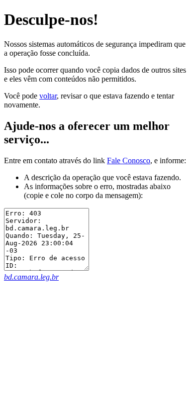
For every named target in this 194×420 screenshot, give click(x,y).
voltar (48, 96)
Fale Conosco (128, 160)
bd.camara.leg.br (31, 277)
